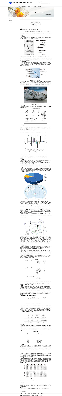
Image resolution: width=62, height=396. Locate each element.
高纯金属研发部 (23, 6)
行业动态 (35, 6)
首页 (10, 6)
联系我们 (39, 6)
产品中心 (18, 6)
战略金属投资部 (30, 6)
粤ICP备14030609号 (39, 395)
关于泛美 (14, 6)
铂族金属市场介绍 (23, 391)
